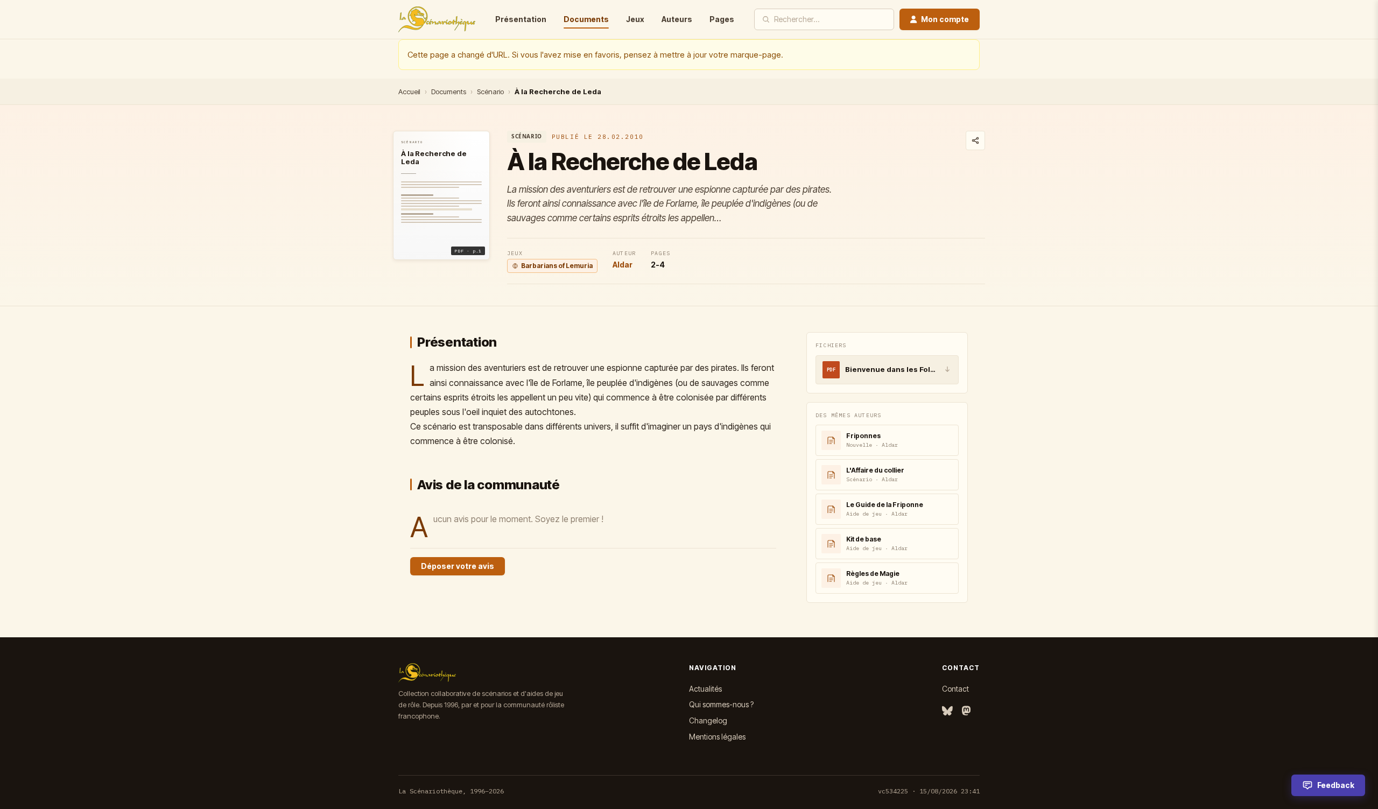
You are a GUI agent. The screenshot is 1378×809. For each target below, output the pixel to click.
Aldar (622, 264)
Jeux (635, 19)
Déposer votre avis (457, 566)
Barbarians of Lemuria (557, 266)
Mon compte (945, 19)
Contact (955, 688)
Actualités (705, 688)
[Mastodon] (966, 711)
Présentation (520, 19)
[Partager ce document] (975, 140)
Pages (721, 19)
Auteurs (677, 19)
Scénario (490, 91)
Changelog (708, 720)
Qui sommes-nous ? (721, 704)
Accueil (409, 91)
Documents (586, 19)
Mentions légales (717, 736)
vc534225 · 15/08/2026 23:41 (929, 791)
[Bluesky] (947, 711)
